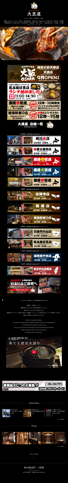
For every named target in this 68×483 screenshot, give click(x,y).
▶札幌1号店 (35, 21)
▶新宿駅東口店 (8, 22)
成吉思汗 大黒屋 (30, 472)
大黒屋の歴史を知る (48, 22)
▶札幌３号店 (49, 21)
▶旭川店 (20, 21)
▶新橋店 (62, 21)
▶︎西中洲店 (31, 22)
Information (10, 21)
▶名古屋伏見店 (24, 22)
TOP (5, 21)
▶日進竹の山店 (16, 22)
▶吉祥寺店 (55, 21)
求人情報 (62, 22)
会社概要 (56, 22)
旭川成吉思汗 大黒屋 (34, 468)
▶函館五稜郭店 (27, 21)
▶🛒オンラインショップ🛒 (34, 24)
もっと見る (61, 419)
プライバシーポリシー (34, 470)
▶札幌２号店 (42, 21)
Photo (15, 21)
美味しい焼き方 (39, 22)
